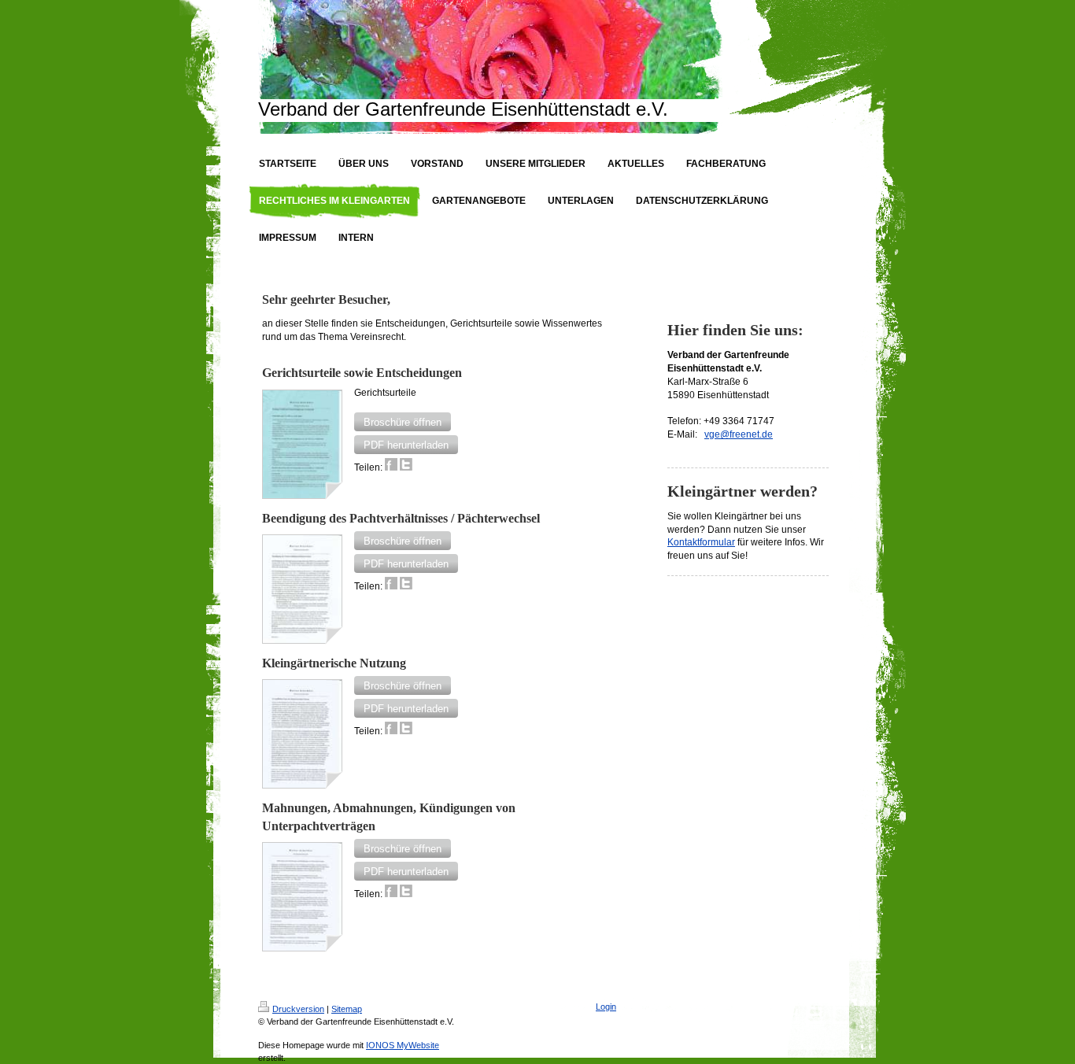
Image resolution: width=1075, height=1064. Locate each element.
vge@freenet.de (738, 434)
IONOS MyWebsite (402, 1045)
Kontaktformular (701, 542)
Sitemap (346, 1009)
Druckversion (298, 1009)
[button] (402, 421)
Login (606, 1006)
